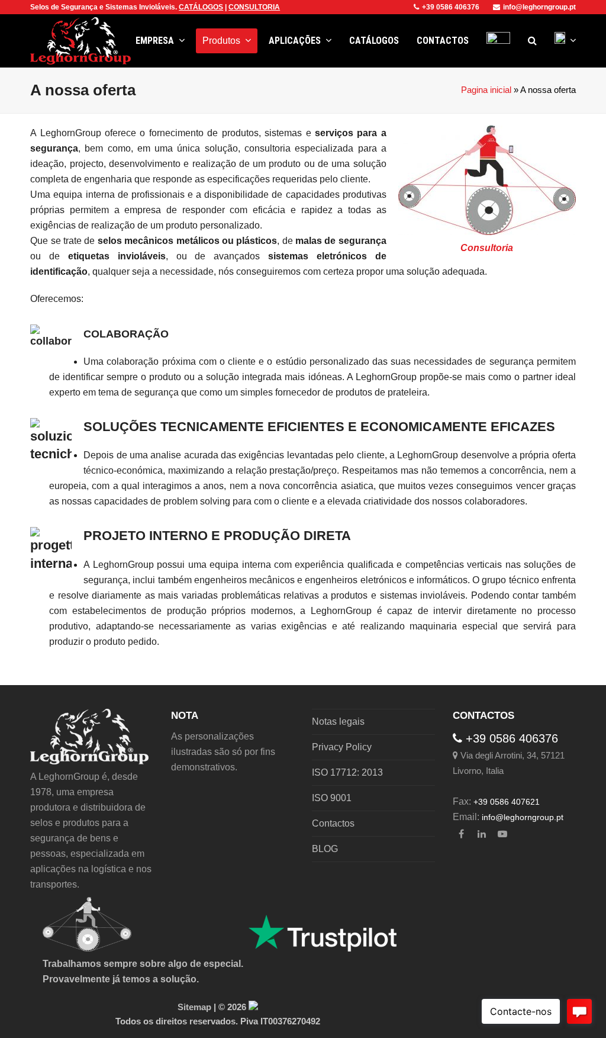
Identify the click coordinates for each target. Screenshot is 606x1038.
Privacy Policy (342, 747)
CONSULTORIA (254, 7)
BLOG (325, 849)
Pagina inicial (486, 90)
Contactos (333, 823)
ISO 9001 (332, 798)
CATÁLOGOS (201, 7)
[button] (532, 41)
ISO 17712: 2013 (347, 772)
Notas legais (338, 721)
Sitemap (194, 1007)
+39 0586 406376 (450, 7)
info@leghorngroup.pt (539, 7)
